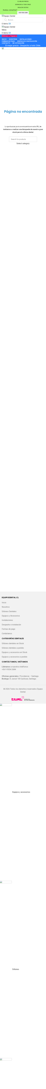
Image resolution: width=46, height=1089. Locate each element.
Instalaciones (7, 620)
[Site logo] (8, 16)
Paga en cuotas (23, 7)
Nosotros (6, 607)
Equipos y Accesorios (11, 616)
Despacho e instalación (11, 625)
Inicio (4, 602)
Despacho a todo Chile (23, 4)
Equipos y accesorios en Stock (14, 652)
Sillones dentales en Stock (13, 643)
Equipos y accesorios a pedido (14, 657)
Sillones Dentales (9, 611)
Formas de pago (8, 629)
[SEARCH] (34, 141)
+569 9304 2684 (23, 12)
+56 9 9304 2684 (9, 669)
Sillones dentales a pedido (13, 648)
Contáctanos (7, 633)
